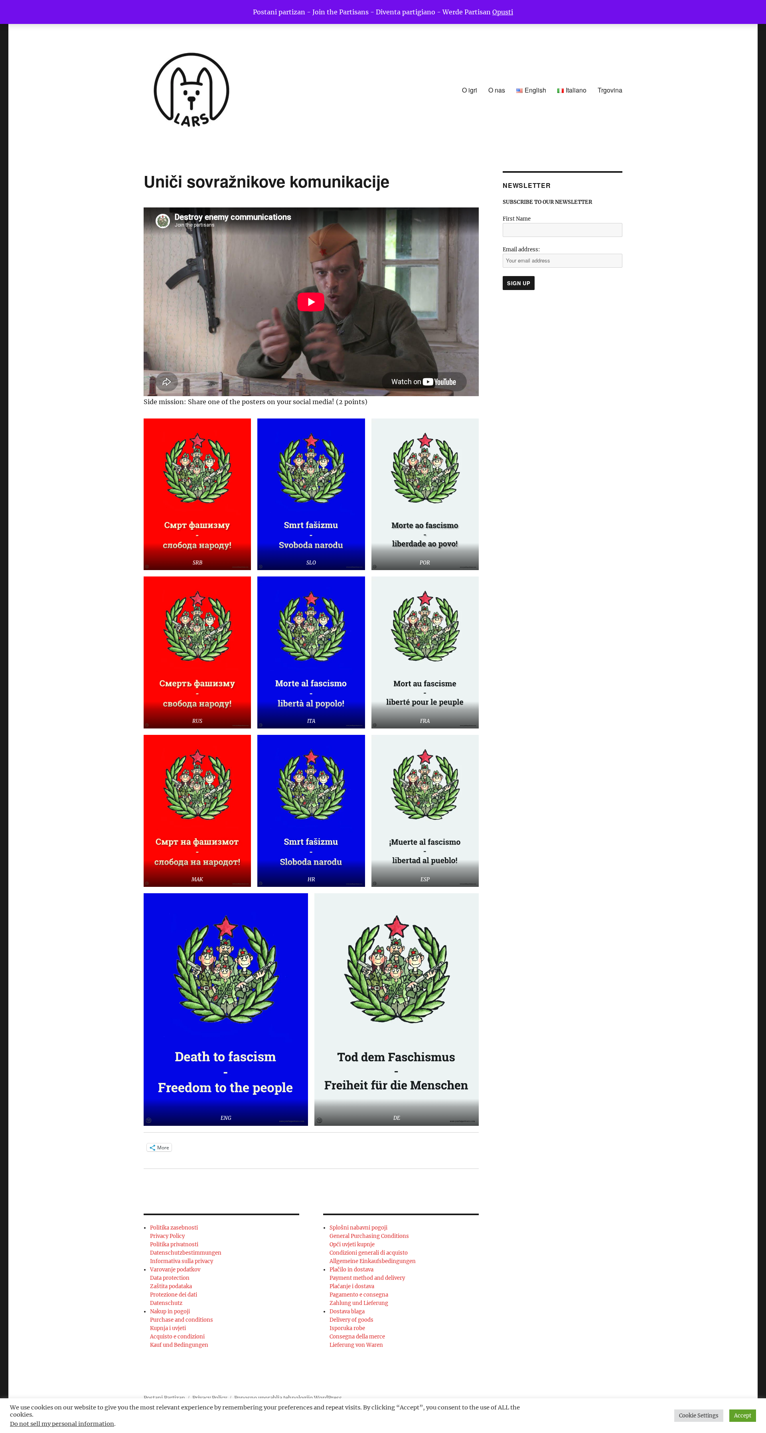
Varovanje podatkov (175, 1269)
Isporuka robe (347, 1328)
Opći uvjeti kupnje (352, 1244)
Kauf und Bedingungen (179, 1345)
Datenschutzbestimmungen (185, 1252)
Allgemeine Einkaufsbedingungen (373, 1261)
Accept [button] (742, 1415)
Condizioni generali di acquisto (369, 1252)
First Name (517, 218)
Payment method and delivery (367, 1278)
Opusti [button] (502, 12)
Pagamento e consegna (359, 1294)
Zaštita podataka (171, 1286)
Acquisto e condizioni (177, 1336)
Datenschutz (166, 1303)
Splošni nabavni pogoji (358, 1227)
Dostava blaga (347, 1311)
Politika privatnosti (174, 1244)
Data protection (170, 1278)
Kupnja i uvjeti (168, 1328)
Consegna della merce (357, 1336)
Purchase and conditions (181, 1320)
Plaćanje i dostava (352, 1286)
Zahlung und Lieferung (359, 1303)
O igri (469, 90)
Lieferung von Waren (356, 1345)
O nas (496, 90)
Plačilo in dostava (351, 1269)
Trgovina (610, 90)
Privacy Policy (167, 1236)
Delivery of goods (351, 1320)
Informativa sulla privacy (181, 1261)
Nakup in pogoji (170, 1311)
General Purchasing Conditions (369, 1236)
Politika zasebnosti (174, 1227)
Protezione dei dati (173, 1294)
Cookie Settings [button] (699, 1415)
